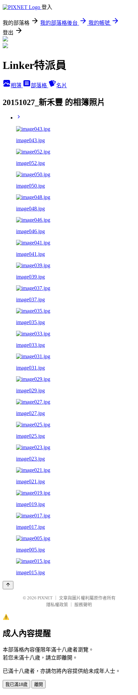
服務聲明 (83, 604)
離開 (38, 684)
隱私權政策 (57, 604)
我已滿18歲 (16, 684)
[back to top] (8, 585)
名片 (61, 85)
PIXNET (45, 597)
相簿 (17, 85)
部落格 (39, 85)
